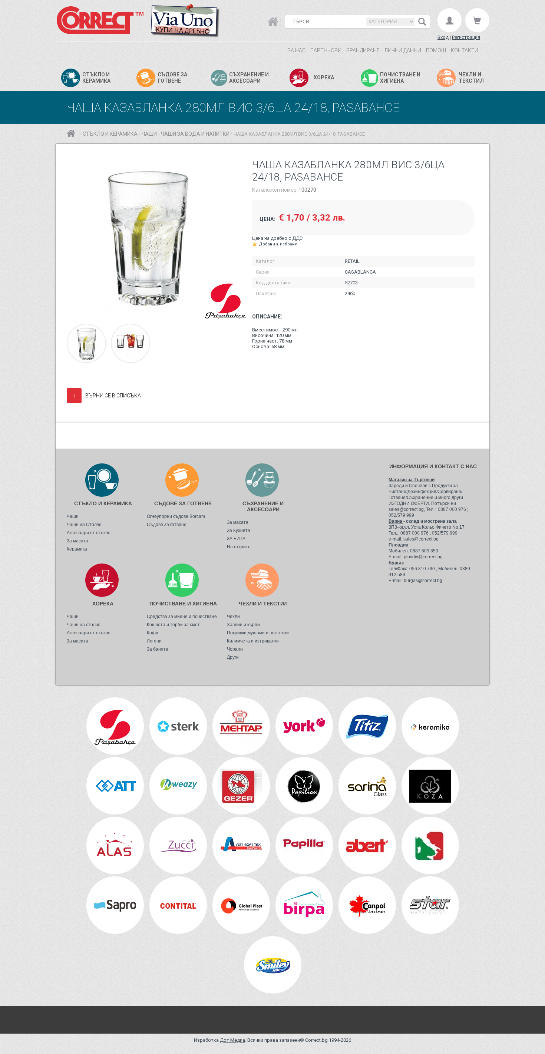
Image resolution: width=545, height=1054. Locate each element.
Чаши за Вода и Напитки (195, 134)
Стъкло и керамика (110, 134)
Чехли (233, 616)
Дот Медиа (232, 1040)
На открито (239, 546)
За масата (77, 540)
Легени (154, 641)
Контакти (464, 50)
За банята (157, 649)
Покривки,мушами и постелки (258, 632)
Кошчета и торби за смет (173, 624)
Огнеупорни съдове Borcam (176, 516)
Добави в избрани (278, 244)
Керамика (77, 549)
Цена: (267, 219)
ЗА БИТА (236, 538)
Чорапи (235, 649)
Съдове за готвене (166, 524)
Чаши (149, 134)
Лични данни (402, 50)
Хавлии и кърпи (243, 624)
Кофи (152, 632)
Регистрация (466, 37)
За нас (296, 50)
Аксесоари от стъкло (88, 532)
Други (233, 657)
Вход (443, 37)
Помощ (436, 50)
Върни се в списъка (107, 395)
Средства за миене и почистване (182, 616)
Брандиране (363, 50)
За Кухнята (238, 530)
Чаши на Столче (84, 524)
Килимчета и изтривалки (253, 641)
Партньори (325, 50)
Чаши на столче (83, 624)
